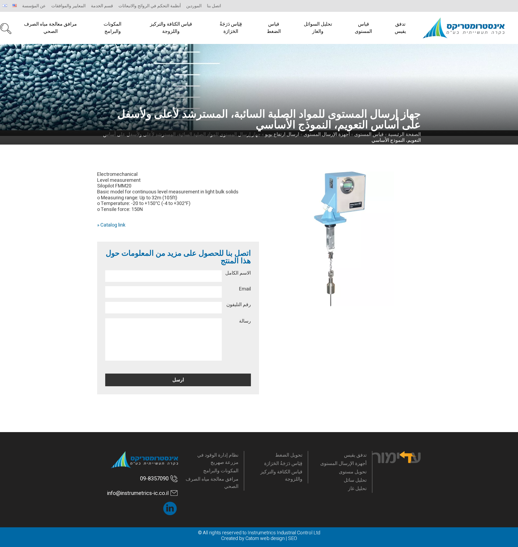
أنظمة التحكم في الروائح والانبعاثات (149, 6)
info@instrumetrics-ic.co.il (138, 493)
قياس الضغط (274, 27)
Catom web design (265, 538)
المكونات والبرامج (112, 27)
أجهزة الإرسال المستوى (343, 463)
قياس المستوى (363, 27)
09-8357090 (154, 479)
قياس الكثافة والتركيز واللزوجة (171, 27)
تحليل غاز (357, 488)
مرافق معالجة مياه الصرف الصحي (50, 27)
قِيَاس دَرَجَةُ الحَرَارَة (231, 27)
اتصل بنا (214, 6)
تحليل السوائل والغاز (318, 27)
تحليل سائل (355, 480)
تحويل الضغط (288, 455)
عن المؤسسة (34, 6)
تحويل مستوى (353, 472)
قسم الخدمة (102, 6)
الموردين (194, 6)
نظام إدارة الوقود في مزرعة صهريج (217, 459)
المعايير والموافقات (68, 6)
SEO (292, 538)
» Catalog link (111, 225)
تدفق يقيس (400, 27)
